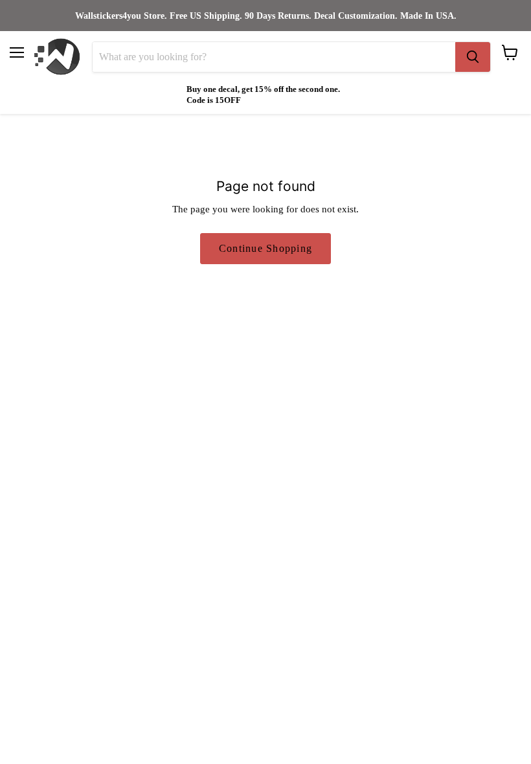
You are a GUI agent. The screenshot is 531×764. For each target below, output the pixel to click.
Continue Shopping (266, 248)
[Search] (472, 57)
